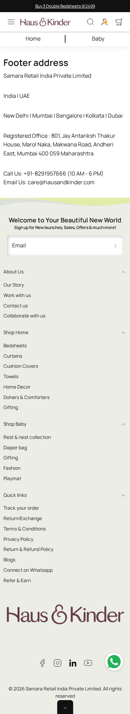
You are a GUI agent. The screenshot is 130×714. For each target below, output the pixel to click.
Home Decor (17, 387)
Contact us (15, 306)
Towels (10, 376)
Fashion (11, 468)
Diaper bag (15, 447)
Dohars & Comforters (26, 397)
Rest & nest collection (27, 437)
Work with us (17, 295)
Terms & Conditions (24, 529)
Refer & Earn (17, 580)
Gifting (10, 407)
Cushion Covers (20, 366)
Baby (98, 38)
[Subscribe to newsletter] (115, 246)
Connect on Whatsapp (28, 570)
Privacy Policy (18, 539)
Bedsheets (15, 345)
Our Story (13, 285)
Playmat (12, 478)
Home (33, 38)
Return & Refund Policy (28, 549)
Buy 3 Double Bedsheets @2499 (65, 6)
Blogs (9, 559)
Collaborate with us (24, 316)
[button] (11, 22)
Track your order (21, 508)
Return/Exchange (22, 518)
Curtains (12, 356)
